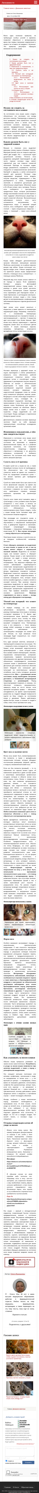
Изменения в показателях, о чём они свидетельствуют (21, 67)
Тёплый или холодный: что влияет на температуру (22, 75)
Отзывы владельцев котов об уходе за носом (21, 100)
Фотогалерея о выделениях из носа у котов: (23, 79)
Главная (7, 1487)
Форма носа (17, 90)
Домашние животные (23, 8)
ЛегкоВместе (26, 1492)
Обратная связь (27, 1487)
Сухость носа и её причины (22, 71)
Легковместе (8, 3)
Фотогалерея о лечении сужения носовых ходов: (23, 94)
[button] (5, 725)
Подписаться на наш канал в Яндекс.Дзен (22, 1262)
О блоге (16, 1487)
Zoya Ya (10, 1196)
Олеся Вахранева (18, 1274)
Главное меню (9, 8)
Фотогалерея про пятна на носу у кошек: (23, 87)
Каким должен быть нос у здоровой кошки (21, 64)
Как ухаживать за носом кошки (21, 97)
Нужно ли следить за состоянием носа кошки (21, 60)
